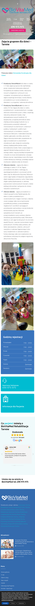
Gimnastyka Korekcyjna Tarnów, (10, 526)
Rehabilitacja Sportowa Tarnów (10, 512)
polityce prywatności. (7, 600)
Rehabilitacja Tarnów (7, 507)
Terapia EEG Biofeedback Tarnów (17, 524)
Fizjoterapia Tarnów (24, 505)
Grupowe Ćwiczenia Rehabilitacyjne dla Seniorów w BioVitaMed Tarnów (24, 541)
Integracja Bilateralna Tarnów (9, 517)
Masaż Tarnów (21, 514)
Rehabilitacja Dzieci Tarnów (22, 507)
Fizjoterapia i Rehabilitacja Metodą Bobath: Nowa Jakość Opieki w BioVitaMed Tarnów (23, 552)
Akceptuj (5, 603)
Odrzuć (13, 603)
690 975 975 (9, 387)
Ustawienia (21, 603)
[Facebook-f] (17, 4)
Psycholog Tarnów (19, 519)
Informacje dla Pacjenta (13, 406)
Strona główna (8, 34)
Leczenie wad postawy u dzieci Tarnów (12, 510)
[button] (33, 454)
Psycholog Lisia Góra (7, 521)
